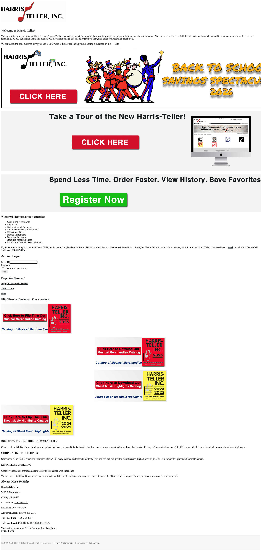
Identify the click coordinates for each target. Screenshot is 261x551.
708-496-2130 (19, 507)
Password (5, 265)
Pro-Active (94, 543)
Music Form (7, 531)
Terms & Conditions (63, 543)
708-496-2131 (29, 512)
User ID (5, 262)
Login (4, 271)
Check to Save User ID (15, 268)
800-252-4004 (25, 518)
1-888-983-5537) (41, 523)
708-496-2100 (21, 502)
